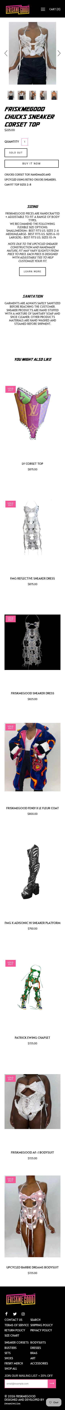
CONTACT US (13, 1320)
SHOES (9, 1358)
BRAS (33, 1353)
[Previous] (7, 53)
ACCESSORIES (39, 1363)
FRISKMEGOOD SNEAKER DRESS (32, 693)
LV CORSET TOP (32, 464)
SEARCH (35, 1320)
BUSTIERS (10, 1348)
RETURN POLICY (15, 1330)
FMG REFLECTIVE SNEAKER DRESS (32, 578)
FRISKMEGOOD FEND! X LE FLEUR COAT (32, 808)
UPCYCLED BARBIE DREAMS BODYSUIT (32, 1267)
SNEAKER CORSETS (17, 1342)
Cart (54, 9)
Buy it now (31, 164)
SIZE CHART (12, 1335)
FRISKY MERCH (14, 1363)
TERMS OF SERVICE (17, 1325)
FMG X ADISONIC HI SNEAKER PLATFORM (32, 923)
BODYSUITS (38, 1342)
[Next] (57, 53)
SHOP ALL (11, 1368)
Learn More (32, 271)
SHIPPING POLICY (41, 1325)
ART (33, 1358)
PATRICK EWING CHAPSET (32, 1038)
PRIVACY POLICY (41, 1330)
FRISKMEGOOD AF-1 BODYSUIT (32, 1152)
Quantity (12, 141)
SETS (7, 1353)
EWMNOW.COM (12, 1403)
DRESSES (35, 1348)
